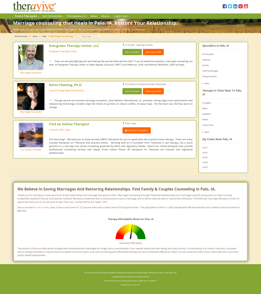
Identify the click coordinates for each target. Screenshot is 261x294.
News (94, 16)
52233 (205, 167)
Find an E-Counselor (137, 130)
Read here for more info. (130, 285)
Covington (206, 103)
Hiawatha (206, 114)
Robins (205, 119)
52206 (205, 162)
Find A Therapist (26, 16)
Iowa (35, 36)
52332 (205, 157)
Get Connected (51, 16)
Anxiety (205, 65)
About (105, 16)
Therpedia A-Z (76, 16)
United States (21, 36)
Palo (44, 36)
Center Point (207, 125)
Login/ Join (121, 16)
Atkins (205, 108)
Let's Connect (132, 52)
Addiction (206, 59)
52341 (205, 152)
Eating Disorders (209, 76)
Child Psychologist (210, 71)
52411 (205, 147)
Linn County (42, 207)
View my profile (153, 52)
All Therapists (208, 54)
